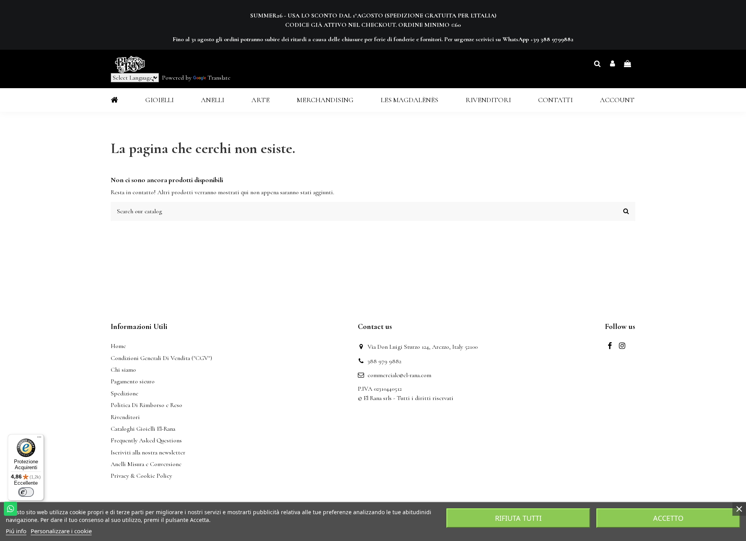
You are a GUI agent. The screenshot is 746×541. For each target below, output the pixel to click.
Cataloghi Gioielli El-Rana (143, 429)
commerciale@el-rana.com (399, 375)
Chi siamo (123, 370)
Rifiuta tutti (518, 518)
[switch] (26, 492)
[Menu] (39, 439)
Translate (218, 78)
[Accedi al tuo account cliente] (612, 64)
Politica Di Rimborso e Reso (146, 405)
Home (118, 346)
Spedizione (124, 393)
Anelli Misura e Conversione (146, 464)
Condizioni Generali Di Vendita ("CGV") (161, 358)
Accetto (668, 518)
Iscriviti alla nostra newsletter (148, 452)
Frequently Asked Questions (146, 440)
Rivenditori (125, 417)
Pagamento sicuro (133, 381)
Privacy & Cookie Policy (141, 476)
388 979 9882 (384, 361)
